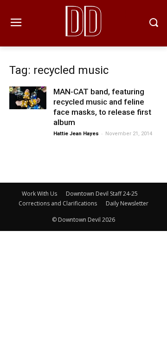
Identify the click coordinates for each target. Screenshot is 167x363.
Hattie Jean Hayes (76, 134)
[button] (153, 23)
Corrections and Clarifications (58, 203)
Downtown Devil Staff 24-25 (102, 194)
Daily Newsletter (127, 203)
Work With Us (39, 194)
